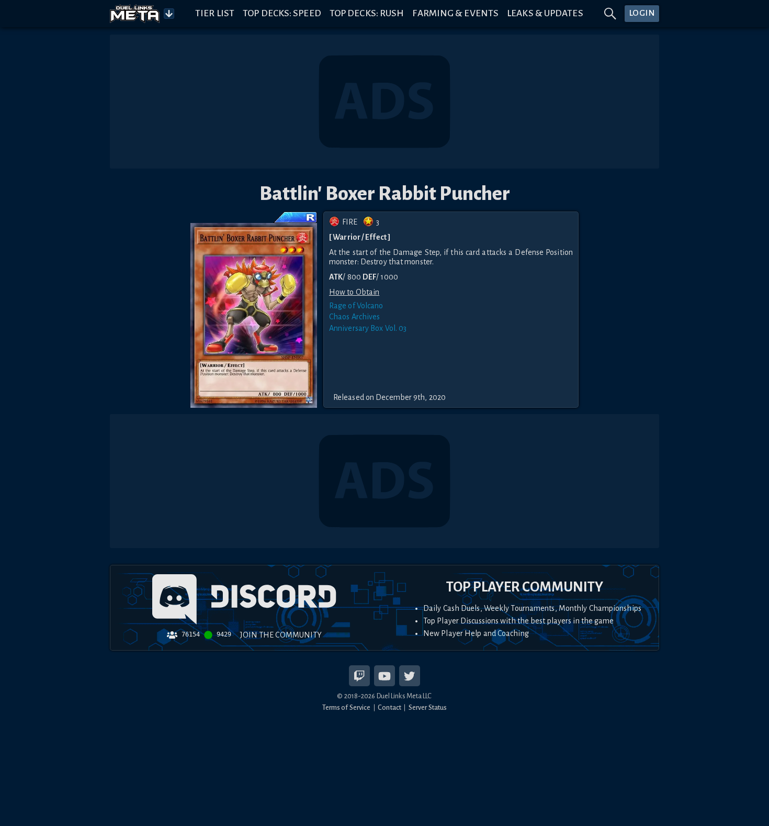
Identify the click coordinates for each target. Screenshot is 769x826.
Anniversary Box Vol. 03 (367, 328)
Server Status (428, 707)
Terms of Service (346, 707)
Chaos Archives (354, 316)
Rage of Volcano (356, 306)
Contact (389, 707)
